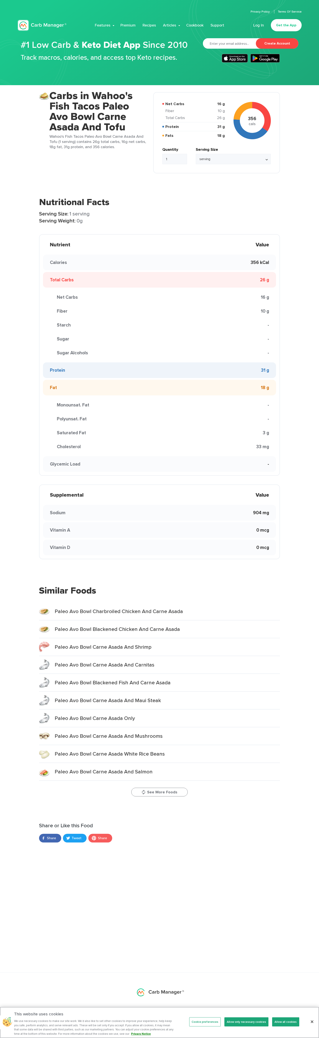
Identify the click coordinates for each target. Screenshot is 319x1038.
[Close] (312, 1021)
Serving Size (207, 149)
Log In (258, 25)
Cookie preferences (205, 1022)
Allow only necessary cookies (246, 1022)
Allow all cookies (286, 1022)
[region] (159, 1022)
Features (102, 25)
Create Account (277, 43)
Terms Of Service (290, 11)
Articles (169, 25)
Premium (128, 25)
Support (217, 25)
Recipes (149, 25)
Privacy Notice (141, 1033)
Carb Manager (41, 25)
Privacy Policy (261, 11)
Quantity (170, 149)
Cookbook (195, 25)
